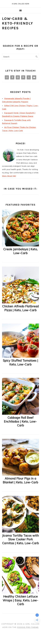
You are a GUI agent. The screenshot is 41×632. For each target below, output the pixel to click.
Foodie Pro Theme (28, 627)
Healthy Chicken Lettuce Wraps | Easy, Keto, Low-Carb (20, 600)
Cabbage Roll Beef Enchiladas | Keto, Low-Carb (20, 421)
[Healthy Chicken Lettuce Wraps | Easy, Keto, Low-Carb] (20, 593)
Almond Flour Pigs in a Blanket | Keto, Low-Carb (20, 480)
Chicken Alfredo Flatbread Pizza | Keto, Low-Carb (20, 308)
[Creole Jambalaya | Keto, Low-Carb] (20, 246)
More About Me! (9, 176)
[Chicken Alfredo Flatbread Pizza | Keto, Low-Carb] (20, 303)
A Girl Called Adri (20, 4)
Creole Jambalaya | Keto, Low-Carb (20, 251)
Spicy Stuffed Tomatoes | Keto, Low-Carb (20, 362)
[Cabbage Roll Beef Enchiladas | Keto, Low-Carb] (20, 414)
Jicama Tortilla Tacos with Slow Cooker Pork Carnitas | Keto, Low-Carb (20, 539)
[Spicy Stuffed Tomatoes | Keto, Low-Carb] (20, 357)
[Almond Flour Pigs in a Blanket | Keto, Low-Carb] (20, 475)
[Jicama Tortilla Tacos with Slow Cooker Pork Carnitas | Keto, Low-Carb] (20, 532)
